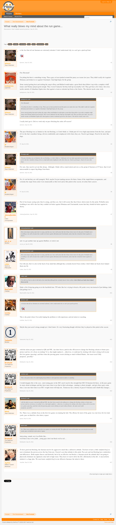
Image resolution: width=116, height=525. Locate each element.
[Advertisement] (45, 36)
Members (18, 13)
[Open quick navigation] (110, 21)
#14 (111, 391)
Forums (9, 14)
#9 (111, 269)
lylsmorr (27, 29)
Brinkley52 (8, 363)
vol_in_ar (8, 241)
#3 (111, 125)
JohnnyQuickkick (10, 216)
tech (34, 44)
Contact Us (96, 519)
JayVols (22, 462)
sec (29, 44)
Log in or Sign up (106, 1)
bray (10, 44)
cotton (21, 269)
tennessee (41, 44)
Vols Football (15, 29)
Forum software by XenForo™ (18, 522)
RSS (112, 519)
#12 (111, 339)
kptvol (21, 418)
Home (105, 519)
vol (47, 44)
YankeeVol (8, 340)
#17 (111, 462)
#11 (111, 320)
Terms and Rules (109, 522)
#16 (111, 442)
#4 (111, 144)
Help (101, 519)
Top (109, 519)
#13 (111, 362)
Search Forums (8, 16)
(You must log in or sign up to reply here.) (100, 474)
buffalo (16, 44)
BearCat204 (9, 289)
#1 (111, 62)
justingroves (23, 92)
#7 (111, 214)
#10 (111, 293)
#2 (111, 92)
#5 (111, 172)
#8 (111, 244)
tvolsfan (7, 313)
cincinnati (22, 44)
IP (20, 144)
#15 (111, 418)
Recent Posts (18, 16)
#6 (111, 191)
